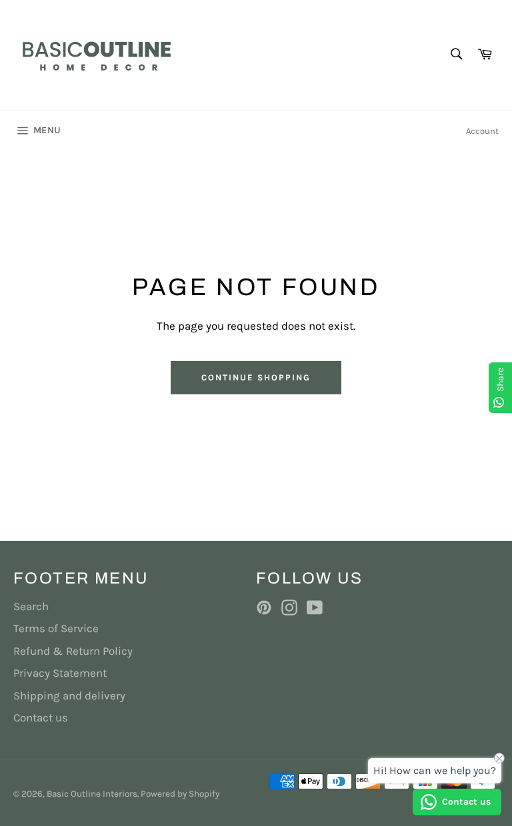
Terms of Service (56, 628)
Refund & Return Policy (73, 650)
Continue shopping (255, 377)
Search (31, 606)
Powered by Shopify (180, 794)
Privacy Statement (60, 672)
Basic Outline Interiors (92, 794)
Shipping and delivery (69, 695)
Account (482, 131)
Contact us (40, 717)
